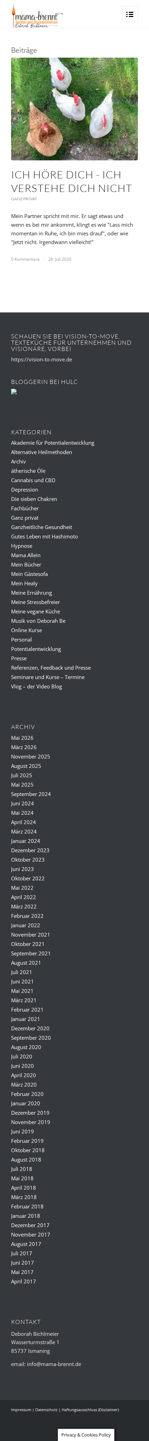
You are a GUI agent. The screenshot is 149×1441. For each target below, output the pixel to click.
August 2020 (26, 1047)
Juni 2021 (22, 981)
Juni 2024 (22, 803)
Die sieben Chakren (34, 498)
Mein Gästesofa (29, 573)
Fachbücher (25, 508)
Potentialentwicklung (36, 648)
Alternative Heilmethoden (41, 452)
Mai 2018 (22, 1178)
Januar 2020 (25, 1103)
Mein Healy (24, 583)
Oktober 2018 (28, 1150)
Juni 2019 (22, 1131)
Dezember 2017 (30, 1225)
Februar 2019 (27, 1140)
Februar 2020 (27, 1093)
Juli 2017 (21, 1253)
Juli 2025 (21, 775)
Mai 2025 (22, 784)
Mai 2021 (22, 990)
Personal (21, 639)
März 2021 (24, 1000)
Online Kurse (26, 630)
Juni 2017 (22, 1262)
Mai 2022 (22, 887)
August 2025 (26, 765)
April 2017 (23, 1281)
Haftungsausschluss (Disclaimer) (90, 1409)
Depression (24, 489)
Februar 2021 (27, 1009)
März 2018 (24, 1196)
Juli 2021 (21, 972)
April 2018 (23, 1187)
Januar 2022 (25, 925)
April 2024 (23, 822)
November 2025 (30, 756)
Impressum (21, 1409)
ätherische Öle (28, 470)
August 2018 (26, 1159)
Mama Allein (26, 555)
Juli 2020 (21, 1056)
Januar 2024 (25, 840)
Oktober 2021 (28, 943)
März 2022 (24, 906)
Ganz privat (24, 198)
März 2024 (24, 831)
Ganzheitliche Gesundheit (41, 526)
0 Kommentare (25, 259)
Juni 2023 (22, 868)
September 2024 (31, 793)
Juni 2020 (22, 1065)
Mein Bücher (26, 564)
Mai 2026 (22, 737)
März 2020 (24, 1084)
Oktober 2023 (28, 859)
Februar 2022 (27, 915)
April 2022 (23, 897)
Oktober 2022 (28, 878)
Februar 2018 (27, 1206)
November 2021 (30, 934)
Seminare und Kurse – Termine (48, 676)
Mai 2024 (22, 812)
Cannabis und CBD (33, 480)
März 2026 (24, 747)
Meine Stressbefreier (35, 601)
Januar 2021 (25, 1018)
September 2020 (31, 1037)
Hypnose (21, 545)
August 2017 (26, 1243)
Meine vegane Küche (35, 611)
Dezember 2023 (30, 850)
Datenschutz (46, 1409)
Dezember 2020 (30, 1028)
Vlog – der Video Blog (36, 686)
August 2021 (26, 962)
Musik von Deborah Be (38, 620)
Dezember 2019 (30, 1112)
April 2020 (23, 1075)
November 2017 (30, 1234)
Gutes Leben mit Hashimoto (44, 536)
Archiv (18, 461)
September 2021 (31, 953)
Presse (19, 658)
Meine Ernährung (31, 592)
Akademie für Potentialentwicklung (52, 442)
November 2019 (30, 1122)
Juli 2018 (21, 1168)
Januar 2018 (25, 1215)
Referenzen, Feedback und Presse (51, 667)
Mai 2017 (22, 1271)
